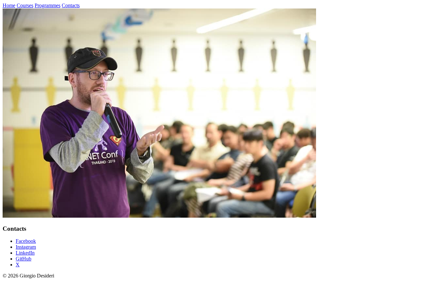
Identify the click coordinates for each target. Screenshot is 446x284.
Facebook (26, 241)
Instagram (26, 247)
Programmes (47, 5)
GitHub (23, 258)
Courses (25, 5)
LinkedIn (25, 253)
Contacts (71, 5)
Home (9, 5)
